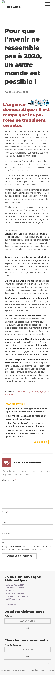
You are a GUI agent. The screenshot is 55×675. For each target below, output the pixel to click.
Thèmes (8, 616)
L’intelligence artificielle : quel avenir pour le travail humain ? (27, 410)
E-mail (6, 522)
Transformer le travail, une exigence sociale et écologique (25, 424)
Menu (48, 4)
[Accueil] (3, 1)
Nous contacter (11, 602)
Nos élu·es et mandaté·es (15, 593)
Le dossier (40, 442)
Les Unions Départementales (17, 596)
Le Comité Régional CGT (15, 585)
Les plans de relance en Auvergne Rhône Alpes (26, 417)
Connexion (40, 670)
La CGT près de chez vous (15, 599)
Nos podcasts (11, 591)
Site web (6, 533)
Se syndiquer (11, 605)
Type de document (13, 645)
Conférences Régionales (15, 588)
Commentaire (9, 480)
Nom (5, 512)
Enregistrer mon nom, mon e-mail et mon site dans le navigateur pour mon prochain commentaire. (26, 548)
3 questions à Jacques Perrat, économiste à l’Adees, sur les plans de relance (25, 433)
